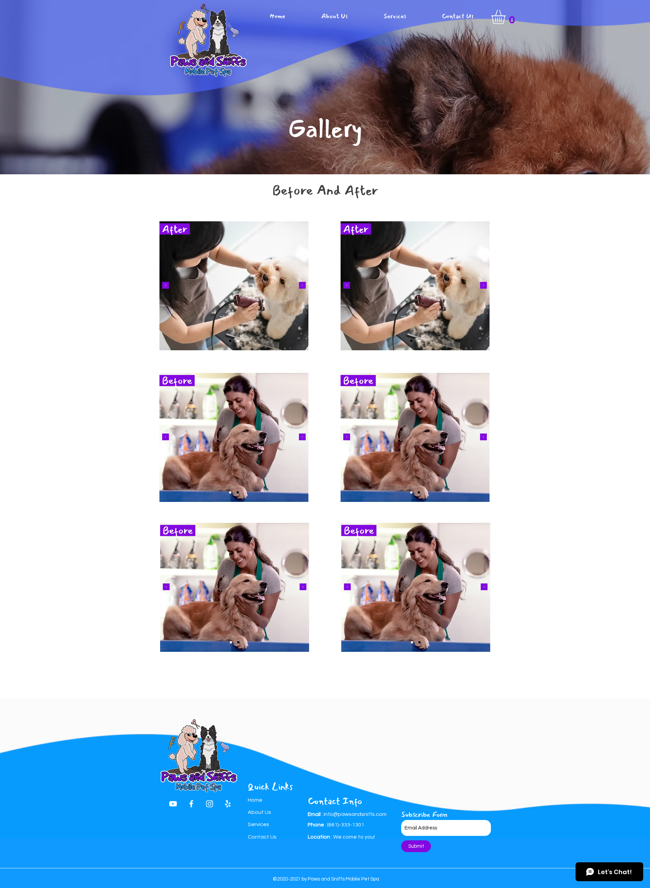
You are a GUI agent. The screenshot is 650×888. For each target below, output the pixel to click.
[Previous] (165, 286)
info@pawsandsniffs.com (355, 814)
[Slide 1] (230, 341)
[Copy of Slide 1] (238, 341)
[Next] (302, 286)
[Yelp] (228, 803)
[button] (506, 17)
